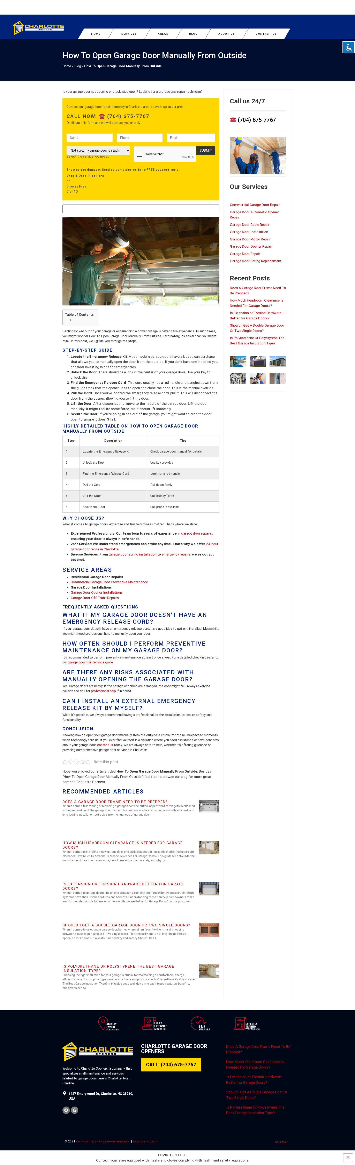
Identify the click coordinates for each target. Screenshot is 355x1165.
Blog (193, 33)
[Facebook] (66, 1110)
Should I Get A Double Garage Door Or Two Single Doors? (126, 925)
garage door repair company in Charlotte (113, 107)
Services (129, 33)
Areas (163, 33)
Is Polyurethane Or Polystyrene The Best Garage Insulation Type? (255, 1110)
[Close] (348, 1158)
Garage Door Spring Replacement (255, 261)
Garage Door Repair (245, 254)
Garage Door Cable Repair (250, 225)
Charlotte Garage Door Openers (102, 1141)
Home (95, 33)
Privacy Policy (145, 1141)
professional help (103, 691)
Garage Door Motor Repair (250, 239)
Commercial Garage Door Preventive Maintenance (109, 582)
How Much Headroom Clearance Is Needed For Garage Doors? (255, 1064)
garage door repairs (196, 533)
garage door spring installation (133, 554)
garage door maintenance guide (90, 662)
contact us (105, 745)
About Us (226, 33)
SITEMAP (281, 1141)
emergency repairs (176, 554)
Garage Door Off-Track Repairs (95, 598)
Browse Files (76, 186)
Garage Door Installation (249, 232)
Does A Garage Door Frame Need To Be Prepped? (115, 802)
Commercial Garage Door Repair (255, 205)
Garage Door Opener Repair (251, 246)
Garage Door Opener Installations (97, 592)
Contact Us (266, 33)
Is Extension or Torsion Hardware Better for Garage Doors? (253, 1080)
